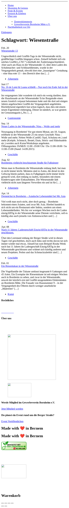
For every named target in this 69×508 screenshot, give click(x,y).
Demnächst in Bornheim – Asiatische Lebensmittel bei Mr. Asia (33, 196)
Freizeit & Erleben (17, 13)
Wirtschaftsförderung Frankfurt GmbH (23, 457)
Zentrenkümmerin (23, 21)
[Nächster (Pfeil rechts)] (5, 506)
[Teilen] (5, 503)
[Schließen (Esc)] (2, 503)
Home (11, 5)
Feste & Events (15, 10)
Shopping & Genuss (18, 8)
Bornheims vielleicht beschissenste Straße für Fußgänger (29, 162)
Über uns (12, 16)
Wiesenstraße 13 (9, 50)
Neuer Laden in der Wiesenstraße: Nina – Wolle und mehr (30, 126)
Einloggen (6, 32)
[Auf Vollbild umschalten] (9, 503)
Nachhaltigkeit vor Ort (19, 27)
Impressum (6, 306)
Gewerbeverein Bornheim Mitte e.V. (32, 24)
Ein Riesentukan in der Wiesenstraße (19, 266)
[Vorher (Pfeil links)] (2, 506)
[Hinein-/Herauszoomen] (12, 503)
